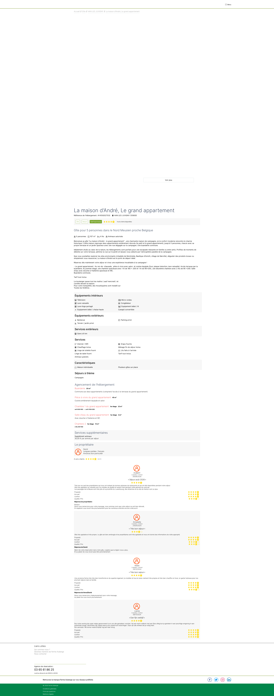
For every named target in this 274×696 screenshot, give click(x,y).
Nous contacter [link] (40, 654)
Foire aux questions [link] (49, 691)
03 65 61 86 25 (44, 669)
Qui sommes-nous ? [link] (42, 649)
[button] (228, 4)
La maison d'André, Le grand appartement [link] (123, 11)
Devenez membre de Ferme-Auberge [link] (49, 652)
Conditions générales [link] (49, 689)
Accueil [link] (77, 11)
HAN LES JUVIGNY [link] (95, 11)
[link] (78, 221)
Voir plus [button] (168, 180)
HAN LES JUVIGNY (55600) (125, 215)
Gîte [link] (84, 11)
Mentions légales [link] (48, 694)
